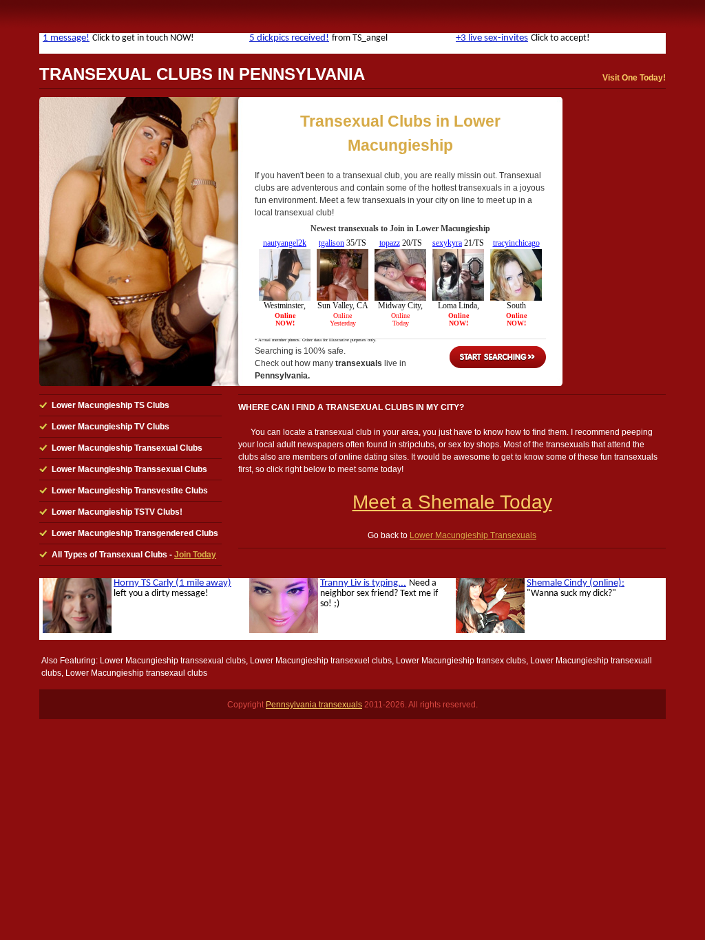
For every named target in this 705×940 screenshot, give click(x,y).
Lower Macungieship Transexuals (473, 535)
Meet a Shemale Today (452, 502)
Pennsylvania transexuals (314, 704)
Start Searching (498, 357)
